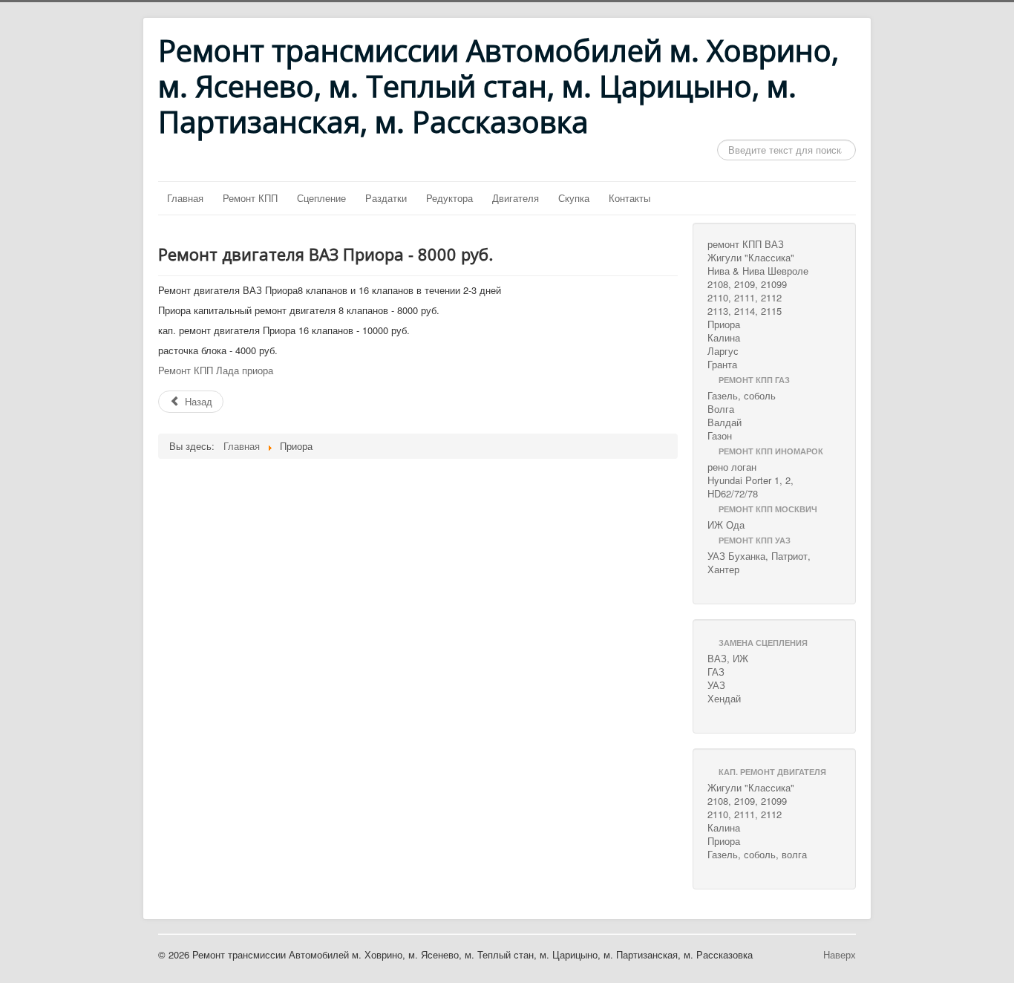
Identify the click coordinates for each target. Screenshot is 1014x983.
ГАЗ (715, 672)
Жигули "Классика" (750, 257)
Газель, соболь (741, 395)
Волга (720, 409)
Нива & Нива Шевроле (757, 271)
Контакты (629, 198)
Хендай (724, 698)
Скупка (573, 198)
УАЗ (716, 685)
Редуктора (449, 198)
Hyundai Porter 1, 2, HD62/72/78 (750, 487)
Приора (723, 324)
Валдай (724, 422)
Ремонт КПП (250, 198)
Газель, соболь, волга (757, 854)
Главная (185, 198)
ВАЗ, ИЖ (727, 658)
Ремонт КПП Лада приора (215, 370)
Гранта (722, 364)
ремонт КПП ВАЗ (745, 244)
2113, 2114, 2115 (744, 311)
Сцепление (321, 198)
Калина (723, 337)
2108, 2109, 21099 (747, 284)
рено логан (731, 467)
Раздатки (386, 198)
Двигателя (515, 198)
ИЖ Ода (726, 525)
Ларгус (723, 351)
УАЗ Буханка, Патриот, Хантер (759, 562)
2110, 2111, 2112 (744, 297)
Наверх (839, 954)
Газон (719, 435)
